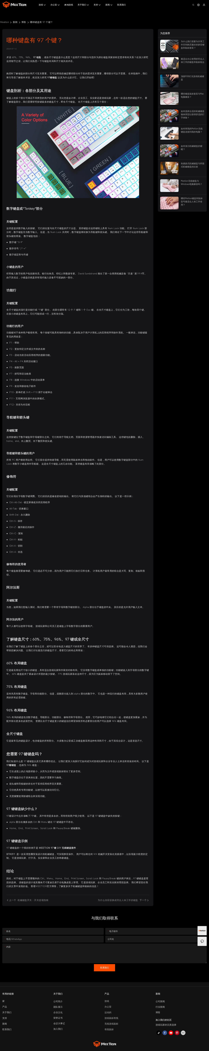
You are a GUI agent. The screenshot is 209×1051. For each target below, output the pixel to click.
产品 (4, 1006)
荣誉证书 (58, 1018)
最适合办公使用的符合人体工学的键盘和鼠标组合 (192, 60)
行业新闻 (160, 1007)
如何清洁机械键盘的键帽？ (191, 147)
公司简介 (58, 1001)
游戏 (106, 1001)
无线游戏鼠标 (111, 1023)
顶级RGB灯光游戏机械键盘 (192, 78)
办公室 (107, 1006)
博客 (23, 22)
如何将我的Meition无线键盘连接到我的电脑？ (192, 130)
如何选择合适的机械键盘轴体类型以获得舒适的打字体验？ (192, 114)
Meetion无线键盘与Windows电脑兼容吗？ (191, 182)
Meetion (4, 22)
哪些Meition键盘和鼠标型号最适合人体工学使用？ (192, 201)
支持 (4, 1018)
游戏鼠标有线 (111, 1018)
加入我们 (58, 1029)
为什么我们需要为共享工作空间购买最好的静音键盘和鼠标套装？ (192, 44)
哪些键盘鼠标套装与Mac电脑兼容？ (192, 95)
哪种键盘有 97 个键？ (41, 22)
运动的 (107, 1012)
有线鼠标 (109, 1029)
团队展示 (58, 1007)
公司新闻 (160, 1001)
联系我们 (6, 1029)
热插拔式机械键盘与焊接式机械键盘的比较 (192, 165)
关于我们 (6, 1012)
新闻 (15, 22)
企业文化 (58, 1012)
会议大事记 (59, 1023)
